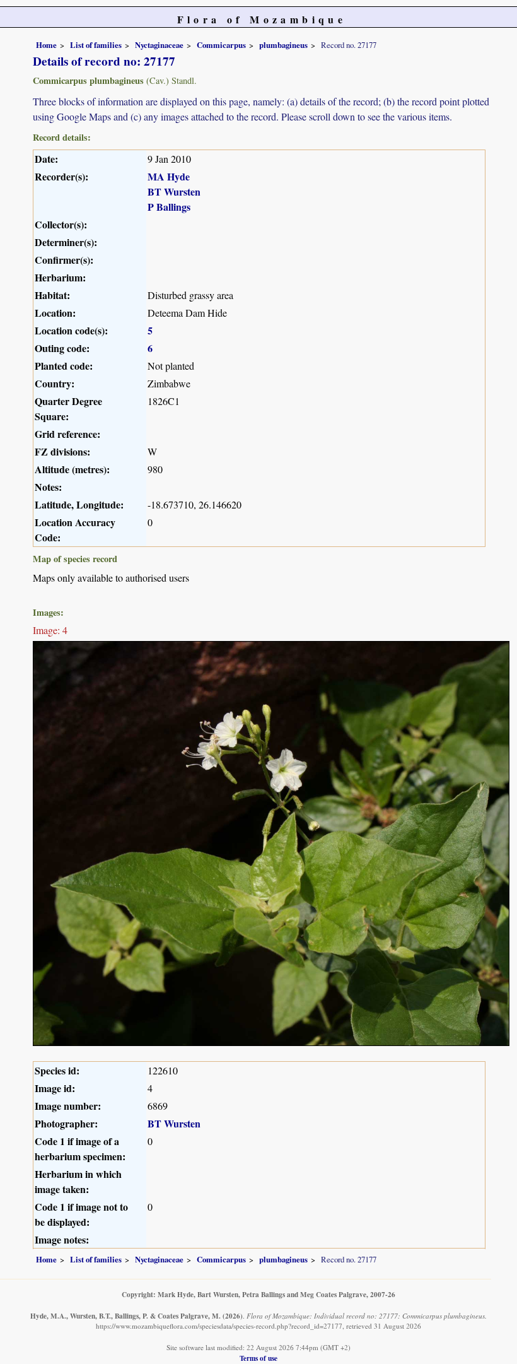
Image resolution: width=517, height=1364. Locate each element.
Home (46, 44)
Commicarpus (221, 44)
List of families (96, 44)
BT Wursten (174, 191)
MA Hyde (169, 176)
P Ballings (169, 206)
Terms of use (258, 1358)
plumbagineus (283, 44)
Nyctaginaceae (159, 44)
